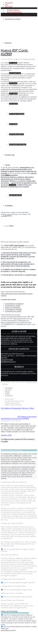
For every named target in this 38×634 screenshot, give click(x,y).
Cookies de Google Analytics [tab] (12, 523)
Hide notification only (21, 613)
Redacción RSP (29, 59)
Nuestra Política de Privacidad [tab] (12, 600)
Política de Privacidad (9, 611)
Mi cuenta (9, 3)
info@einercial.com (22, 15)
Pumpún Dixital (31, 382)
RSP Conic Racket (17, 245)
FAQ (6, 4)
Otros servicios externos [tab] (9, 555)
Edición (5, 384)
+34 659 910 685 (7, 15)
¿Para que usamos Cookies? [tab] (12, 450)
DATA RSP (8, 6)
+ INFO (9, 435)
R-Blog (16, 59)
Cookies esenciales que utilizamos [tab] (14, 482)
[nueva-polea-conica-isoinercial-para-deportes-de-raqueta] (19, 45)
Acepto (4, 435)
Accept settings (7, 613)
